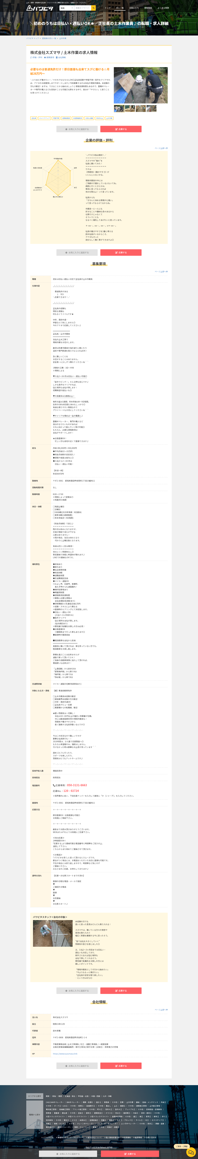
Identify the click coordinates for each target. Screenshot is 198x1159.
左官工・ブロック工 (125, 1120)
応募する (123, 129)
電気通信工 (50, 1127)
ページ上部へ (160, 148)
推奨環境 (138, 1137)
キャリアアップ (44, 118)
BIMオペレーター (73, 1102)
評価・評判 (37, 57)
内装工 (135, 1113)
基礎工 (122, 1106)
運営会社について (95, 1137)
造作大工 (118, 1109)
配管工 (81, 1106)
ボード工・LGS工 (61, 1106)
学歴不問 (56, 118)
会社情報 (62, 57)
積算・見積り (88, 1102)
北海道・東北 (70, 1096)
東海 (54, 1096)
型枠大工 (108, 1109)
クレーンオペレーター (85, 1123)
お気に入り (134, 7)
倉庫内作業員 (117, 1116)
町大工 (100, 1109)
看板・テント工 (60, 1123)
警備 (94, 1127)
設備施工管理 (64, 1109)
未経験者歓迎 (77, 118)
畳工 (135, 1116)
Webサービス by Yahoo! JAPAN (99, 1147)
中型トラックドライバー (77, 1116)
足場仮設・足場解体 (154, 1109)
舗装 (138, 1102)
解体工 (88, 1113)
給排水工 (83, 1120)
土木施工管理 (155, 1106)
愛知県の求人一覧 (49, 38)
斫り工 (164, 1116)
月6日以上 (99, 118)
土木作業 (62, 38)
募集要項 (50, 57)
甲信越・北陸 (83, 1096)
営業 (122, 1102)
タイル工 (139, 1120)
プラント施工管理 (79, 1109)
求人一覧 (120, 7)
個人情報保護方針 (113, 1137)
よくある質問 (163, 7)
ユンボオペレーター (129, 1123)
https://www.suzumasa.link (65, 1053)
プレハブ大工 (130, 1109)
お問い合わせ (151, 1137)
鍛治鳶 (64, 1113)
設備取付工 (90, 1106)
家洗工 (148, 1116)
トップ (107, 7)
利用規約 (127, 1137)
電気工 (66, 1120)
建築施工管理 (141, 1106)
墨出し (108, 1106)
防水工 (118, 1113)
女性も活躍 (89, 118)
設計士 (98, 1102)
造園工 (48, 1123)
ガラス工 (109, 1113)
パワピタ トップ (32, 38)
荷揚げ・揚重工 (113, 1127)
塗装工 (80, 1113)
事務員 (106, 1102)
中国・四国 (95, 1096)
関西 (60, 1096)
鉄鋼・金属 (159, 1123)
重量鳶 (56, 1113)
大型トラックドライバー (55, 1116)
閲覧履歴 (148, 7)
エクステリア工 (158, 1120)
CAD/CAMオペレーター (55, 1102)
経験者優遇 (66, 118)
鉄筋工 (111, 1120)
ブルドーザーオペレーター (107, 1123)
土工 (115, 1106)
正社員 (34, 118)
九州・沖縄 (107, 1096)
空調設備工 (94, 1120)
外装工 (163, 1102)
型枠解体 (49, 1120)
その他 (114, 1102)
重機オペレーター (65, 1127)
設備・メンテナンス (150, 1102)
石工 (147, 1120)
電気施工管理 (51, 1109)
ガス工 (74, 1120)
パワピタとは (48, 1137)
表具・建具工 (146, 1113)
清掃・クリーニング (82, 1127)
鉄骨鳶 (48, 1113)
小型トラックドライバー (99, 1116)
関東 (47, 1096)
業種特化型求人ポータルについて (71, 1137)
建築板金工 (98, 1113)
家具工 (150, 1123)
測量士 (103, 1120)
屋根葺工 (126, 1113)
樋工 (141, 1116)
